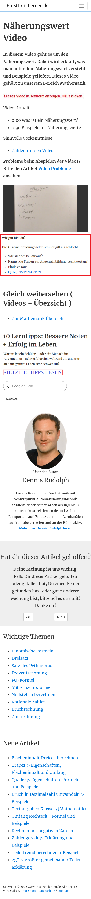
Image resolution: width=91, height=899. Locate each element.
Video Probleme (54, 168)
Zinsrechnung (26, 716)
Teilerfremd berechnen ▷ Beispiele (46, 852)
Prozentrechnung (29, 672)
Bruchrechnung (27, 709)
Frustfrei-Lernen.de (27, 5)
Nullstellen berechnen (33, 694)
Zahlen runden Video (33, 150)
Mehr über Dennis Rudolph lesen (45, 528)
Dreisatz (20, 658)
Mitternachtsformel (32, 687)
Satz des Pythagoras (32, 665)
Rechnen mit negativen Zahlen (42, 830)
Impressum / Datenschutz (38, 890)
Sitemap (63, 890)
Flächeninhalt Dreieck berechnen (45, 757)
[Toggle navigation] (82, 6)
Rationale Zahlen (29, 702)
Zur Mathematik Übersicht (38, 318)
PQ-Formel (23, 680)
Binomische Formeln (33, 651)
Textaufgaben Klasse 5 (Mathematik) (49, 808)
